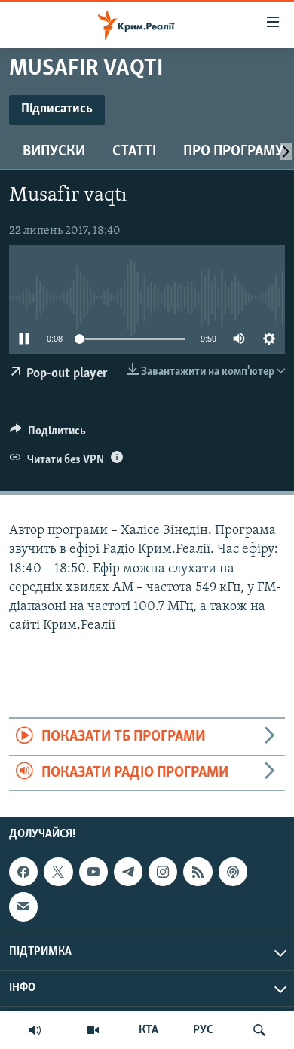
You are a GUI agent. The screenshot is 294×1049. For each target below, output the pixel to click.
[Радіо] (34, 1030)
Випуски (54, 151)
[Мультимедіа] (92, 1030)
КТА (148, 1030)
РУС (203, 1030)
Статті (134, 151)
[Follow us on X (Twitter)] (58, 871)
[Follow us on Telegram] (128, 871)
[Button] (48, 434)
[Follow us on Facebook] (23, 871)
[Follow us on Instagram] (163, 871)
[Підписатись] (23, 906)
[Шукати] (259, 1030)
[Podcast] (233, 871)
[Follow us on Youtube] (93, 871)
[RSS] (197, 871)
